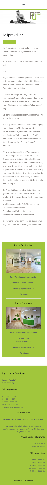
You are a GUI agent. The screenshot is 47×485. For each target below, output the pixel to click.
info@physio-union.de (24, 288)
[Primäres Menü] (23, 5)
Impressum (18, 481)
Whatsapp (24, 294)
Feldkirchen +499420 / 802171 (24, 283)
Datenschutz (28, 481)
